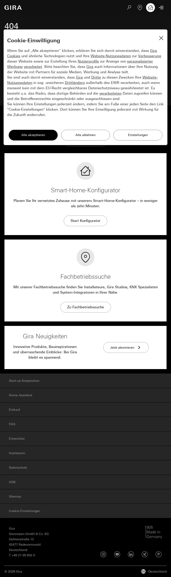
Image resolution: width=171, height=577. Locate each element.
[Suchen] (129, 7)
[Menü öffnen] (161, 7)
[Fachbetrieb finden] (139, 7)
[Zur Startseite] (13, 7)
